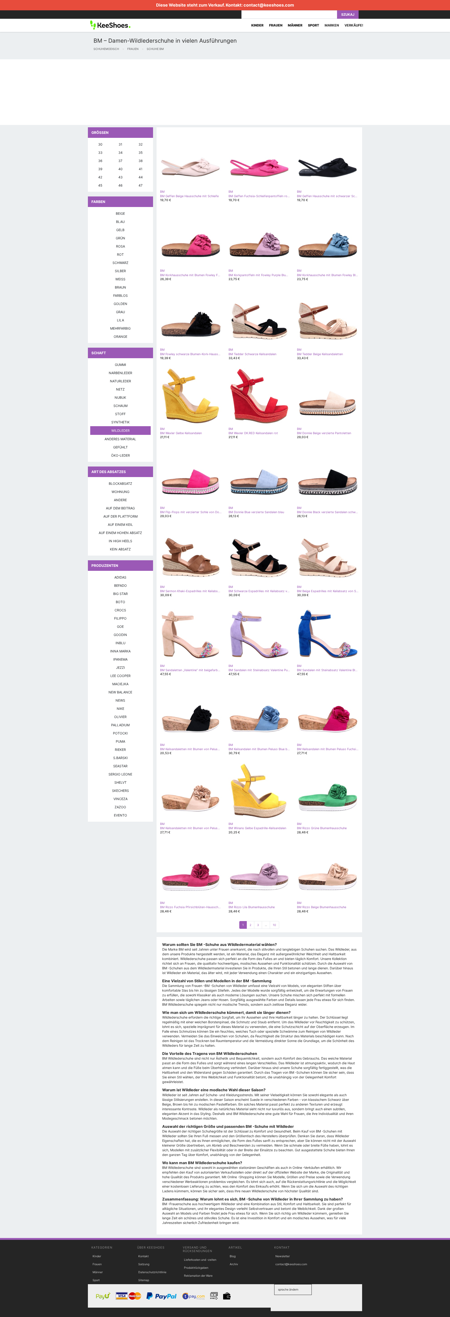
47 (140, 185)
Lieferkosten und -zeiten (200, 1259)
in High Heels (120, 541)
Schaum (120, 406)
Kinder (97, 1256)
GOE (120, 626)
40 (120, 169)
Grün (120, 238)
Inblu (120, 643)
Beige (120, 213)
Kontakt (143, 1256)
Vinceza (120, 799)
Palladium (120, 725)
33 (100, 152)
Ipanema (120, 659)
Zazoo (120, 807)
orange (120, 337)
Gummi (120, 365)
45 (100, 185)
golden (120, 304)
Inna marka (120, 651)
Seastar (120, 766)
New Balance (120, 692)
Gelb (120, 230)
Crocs (120, 610)
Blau (120, 222)
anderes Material (120, 439)
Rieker (120, 750)
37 (120, 161)
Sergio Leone (120, 774)
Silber (120, 271)
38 (141, 161)
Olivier (120, 717)
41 (140, 169)
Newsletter (282, 1256)
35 (141, 152)
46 (120, 185)
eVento (120, 815)
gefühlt (120, 447)
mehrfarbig (120, 328)
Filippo (120, 618)
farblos (120, 295)
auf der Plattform (120, 516)
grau (120, 312)
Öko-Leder (120, 455)
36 (100, 161)
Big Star (120, 594)
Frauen (97, 1264)
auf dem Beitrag (120, 508)
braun (120, 287)
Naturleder (120, 381)
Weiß (120, 279)
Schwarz (120, 263)
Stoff (120, 414)
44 (141, 177)
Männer (98, 1272)
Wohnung (120, 492)
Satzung (143, 1264)
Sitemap (143, 1280)
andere (120, 500)
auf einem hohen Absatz (120, 533)
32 (140, 144)
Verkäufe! (354, 25)
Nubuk (120, 397)
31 (120, 144)
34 (120, 152)
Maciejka (120, 684)
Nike (120, 709)
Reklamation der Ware (198, 1275)
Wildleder (120, 431)
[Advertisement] (140, 92)
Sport (96, 1280)
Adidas (120, 577)
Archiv (234, 1264)
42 (100, 177)
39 (100, 169)
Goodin (120, 635)
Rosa (120, 246)
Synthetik (120, 422)
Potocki (120, 733)
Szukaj (347, 14)
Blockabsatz (120, 483)
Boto (120, 602)
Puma (120, 741)
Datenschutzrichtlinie (152, 1272)
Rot (120, 254)
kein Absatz (120, 549)
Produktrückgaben (196, 1267)
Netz (120, 389)
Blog (233, 1256)
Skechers (120, 791)
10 (274, 925)
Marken (332, 25)
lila (120, 320)
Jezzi (120, 668)
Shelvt (120, 782)
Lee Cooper (120, 676)
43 (120, 177)
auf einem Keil (120, 525)
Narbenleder (120, 373)
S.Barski (120, 758)
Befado (120, 585)
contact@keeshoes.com (269, 5)
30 (100, 144)
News (120, 700)
